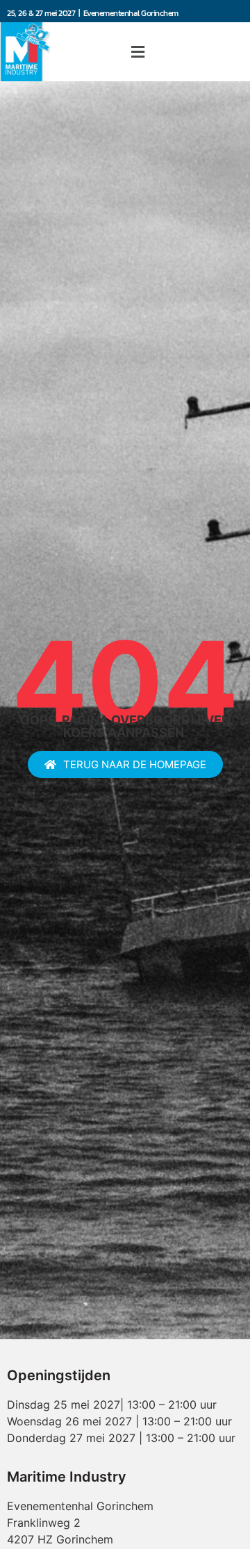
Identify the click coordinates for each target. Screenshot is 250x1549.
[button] (137, 52)
